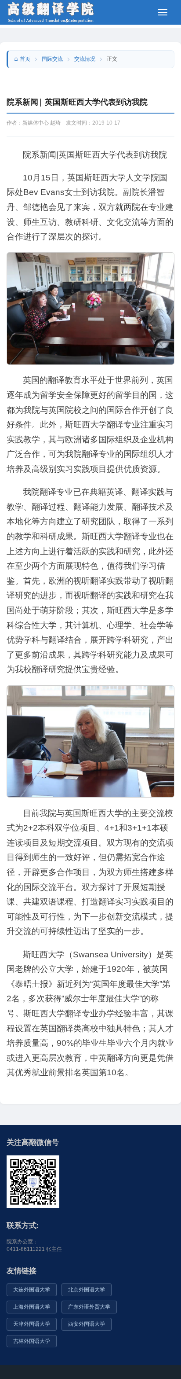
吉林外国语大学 (31, 1341)
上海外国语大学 (31, 1307)
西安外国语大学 (86, 1324)
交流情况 (84, 59)
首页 (25, 59)
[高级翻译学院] (50, 11)
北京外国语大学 (86, 1290)
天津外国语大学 (31, 1324)
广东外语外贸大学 (89, 1307)
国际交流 (52, 59)
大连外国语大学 (31, 1290)
